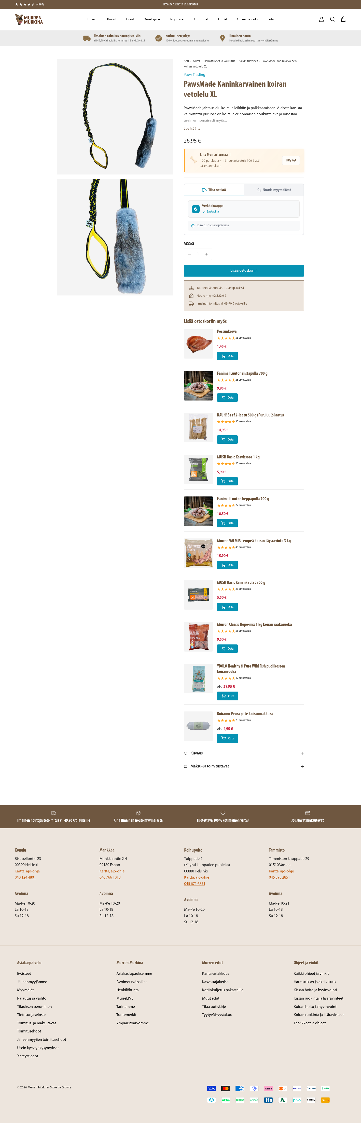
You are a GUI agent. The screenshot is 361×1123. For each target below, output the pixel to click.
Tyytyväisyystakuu (217, 1015)
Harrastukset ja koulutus (219, 61)
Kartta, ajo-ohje (27, 871)
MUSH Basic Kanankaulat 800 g (241, 582)
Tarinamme (125, 1007)
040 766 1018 (110, 878)
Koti (186, 61)
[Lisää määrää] (207, 254)
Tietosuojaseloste (31, 1015)
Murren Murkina (38, 1087)
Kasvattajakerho (215, 982)
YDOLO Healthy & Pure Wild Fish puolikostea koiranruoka (251, 669)
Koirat (111, 19)
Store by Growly (60, 1087)
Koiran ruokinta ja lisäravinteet (319, 1015)
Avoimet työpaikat (131, 982)
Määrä (189, 244)
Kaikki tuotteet (248, 61)
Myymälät (25, 990)
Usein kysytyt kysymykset (38, 1048)
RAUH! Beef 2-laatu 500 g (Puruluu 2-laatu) (250, 415)
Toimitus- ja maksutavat (36, 1023)
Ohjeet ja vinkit (248, 19)
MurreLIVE (124, 999)
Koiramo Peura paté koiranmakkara (245, 714)
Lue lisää (190, 129)
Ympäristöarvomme (132, 1023)
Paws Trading (194, 75)
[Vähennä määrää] (188, 254)
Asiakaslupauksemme (134, 974)
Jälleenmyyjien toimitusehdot (41, 1040)
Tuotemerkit (126, 1015)
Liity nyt (291, 160)
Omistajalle (152, 19)
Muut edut (210, 999)
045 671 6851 (194, 884)
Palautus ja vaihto (31, 999)
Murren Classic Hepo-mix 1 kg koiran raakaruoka (254, 624)
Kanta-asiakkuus (215, 974)
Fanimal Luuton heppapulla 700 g (243, 499)
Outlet (222, 19)
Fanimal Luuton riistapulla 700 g (242, 373)
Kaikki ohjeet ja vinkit (311, 974)
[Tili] (321, 19)
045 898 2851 (279, 878)
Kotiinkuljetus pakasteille (222, 990)
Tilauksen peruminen (34, 1007)
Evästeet (24, 974)
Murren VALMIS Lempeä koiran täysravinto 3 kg (254, 541)
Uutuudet (201, 19)
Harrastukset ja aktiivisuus (315, 982)
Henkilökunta (127, 990)
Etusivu (92, 19)
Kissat (129, 19)
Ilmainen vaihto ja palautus (180, 4)
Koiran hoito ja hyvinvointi (315, 1007)
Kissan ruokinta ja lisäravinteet (318, 999)
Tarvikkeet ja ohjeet (310, 1023)
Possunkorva (227, 331)
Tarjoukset (177, 19)
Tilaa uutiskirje (214, 1007)
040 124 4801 (25, 878)
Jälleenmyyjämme (32, 982)
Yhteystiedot (27, 1056)
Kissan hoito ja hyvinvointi (315, 990)
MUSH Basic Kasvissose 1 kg (238, 457)
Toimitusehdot (29, 1031)
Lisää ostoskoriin (244, 271)
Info (271, 19)
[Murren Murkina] (29, 19)
